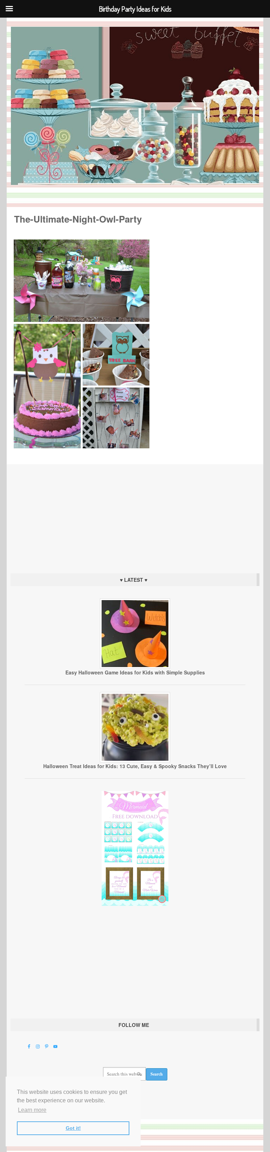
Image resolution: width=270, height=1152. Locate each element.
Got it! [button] (73, 1128)
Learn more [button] (32, 1110)
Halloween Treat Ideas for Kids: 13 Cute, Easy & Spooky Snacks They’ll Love (135, 766)
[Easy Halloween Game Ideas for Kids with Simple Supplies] (135, 667)
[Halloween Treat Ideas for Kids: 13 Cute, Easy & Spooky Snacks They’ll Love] (135, 761)
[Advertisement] (135, 517)
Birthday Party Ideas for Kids (135, 106)
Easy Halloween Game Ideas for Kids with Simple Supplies (135, 672)
